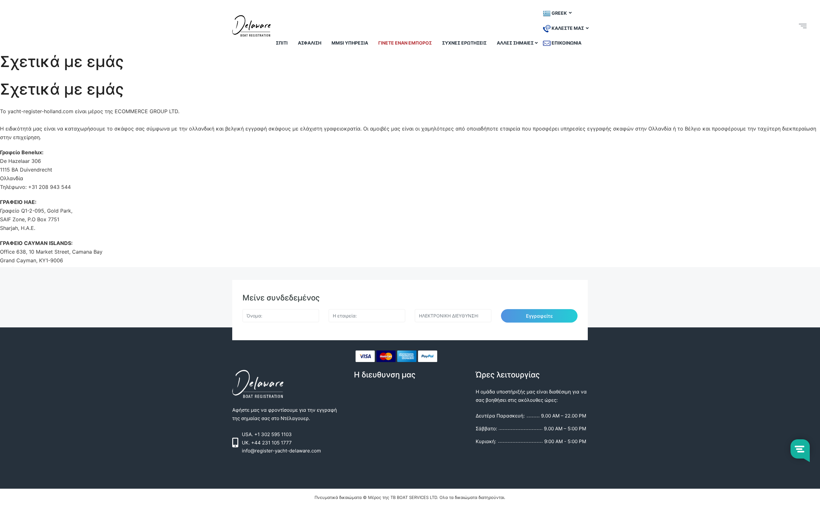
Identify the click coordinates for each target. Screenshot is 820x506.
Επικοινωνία (566, 43)
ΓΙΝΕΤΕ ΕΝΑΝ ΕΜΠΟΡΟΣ (405, 43)
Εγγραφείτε (539, 316)
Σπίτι (282, 43)
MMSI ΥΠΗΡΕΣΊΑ (350, 43)
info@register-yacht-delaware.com (281, 451)
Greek (559, 12)
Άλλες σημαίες (515, 43)
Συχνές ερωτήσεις (464, 43)
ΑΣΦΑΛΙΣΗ (309, 43)
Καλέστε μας (568, 28)
